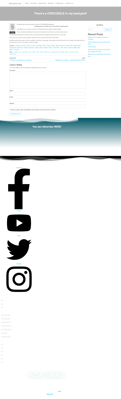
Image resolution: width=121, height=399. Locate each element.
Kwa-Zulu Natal (31, 45)
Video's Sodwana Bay (74, 47)
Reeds (41, 52)
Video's (66, 47)
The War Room (92, 47)
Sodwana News (39, 47)
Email (11, 97)
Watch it (11, 49)
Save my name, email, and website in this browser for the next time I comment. (33, 110)
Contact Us (69, 3)
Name (11, 91)
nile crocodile (32, 52)
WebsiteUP (50, 394)
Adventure (23, 45)
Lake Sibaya (39, 45)
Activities (33, 3)
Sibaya (49, 45)
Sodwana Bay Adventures (16, 47)
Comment (12, 70)
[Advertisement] (47, 141)
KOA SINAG (47, 374)
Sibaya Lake (47, 52)
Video (61, 47)
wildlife (66, 52)
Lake (19, 52)
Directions (42, 3)
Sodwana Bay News (29, 47)
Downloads (59, 3)
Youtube (71, 52)
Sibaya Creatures (60, 45)
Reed (37, 52)
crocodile (15, 52)
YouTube (16, 49)
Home (27, 3)
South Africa (56, 47)
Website (11, 103)
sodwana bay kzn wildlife (57, 52)
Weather (51, 3)
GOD (59, 391)
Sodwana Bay (69, 45)
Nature (44, 45)
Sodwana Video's (48, 47)
